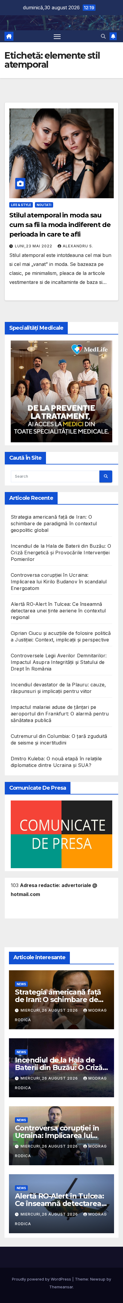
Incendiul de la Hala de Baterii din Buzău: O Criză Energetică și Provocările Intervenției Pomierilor (61, 552)
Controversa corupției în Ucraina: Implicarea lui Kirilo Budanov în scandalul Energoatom (59, 581)
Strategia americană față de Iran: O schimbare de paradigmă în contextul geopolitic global (54, 523)
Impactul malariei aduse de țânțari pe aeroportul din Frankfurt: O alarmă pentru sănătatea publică (60, 713)
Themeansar (61, 1286)
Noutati (44, 205)
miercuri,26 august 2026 (50, 1010)
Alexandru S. (78, 246)
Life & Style (21, 205)
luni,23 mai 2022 (34, 246)
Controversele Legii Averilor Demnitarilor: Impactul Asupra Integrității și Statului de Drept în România (59, 662)
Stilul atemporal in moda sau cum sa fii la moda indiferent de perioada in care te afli (59, 224)
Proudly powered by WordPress (42, 1279)
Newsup (97, 1279)
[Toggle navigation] (57, 36)
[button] (103, 36)
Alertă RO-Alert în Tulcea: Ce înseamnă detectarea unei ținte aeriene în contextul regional (58, 610)
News (21, 984)
